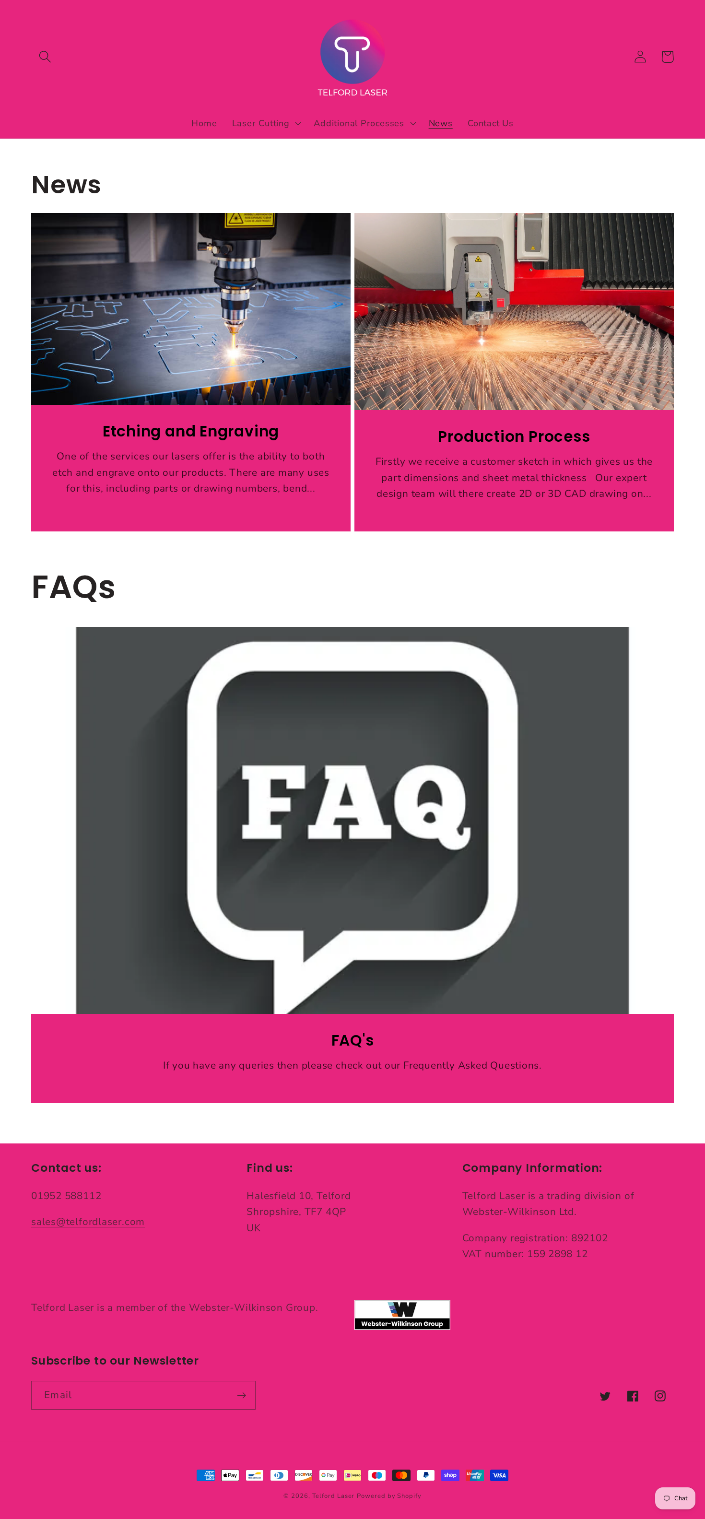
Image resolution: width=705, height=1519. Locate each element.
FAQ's (352, 1040)
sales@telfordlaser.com (88, 1221)
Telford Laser (333, 1496)
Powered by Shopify (389, 1496)
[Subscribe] (241, 1395)
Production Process (514, 437)
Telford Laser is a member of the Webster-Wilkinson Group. (174, 1307)
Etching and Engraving (191, 431)
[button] (45, 57)
